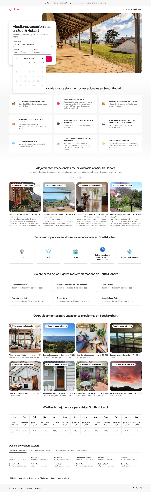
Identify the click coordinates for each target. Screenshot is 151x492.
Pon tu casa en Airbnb (132, 9)
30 (42, 86)
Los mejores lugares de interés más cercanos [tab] (70, 450)
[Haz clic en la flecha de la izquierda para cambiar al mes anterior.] (16, 58)
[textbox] (22, 52)
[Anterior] (71, 178)
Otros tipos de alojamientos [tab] (40, 450)
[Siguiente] (80, 178)
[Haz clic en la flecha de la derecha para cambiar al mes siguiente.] (42, 58)
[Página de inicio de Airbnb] (14, 9)
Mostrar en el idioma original (96, 3)
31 (16, 90)
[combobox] (32, 44)
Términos (37, 488)
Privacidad (28, 488)
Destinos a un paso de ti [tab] (17, 450)
